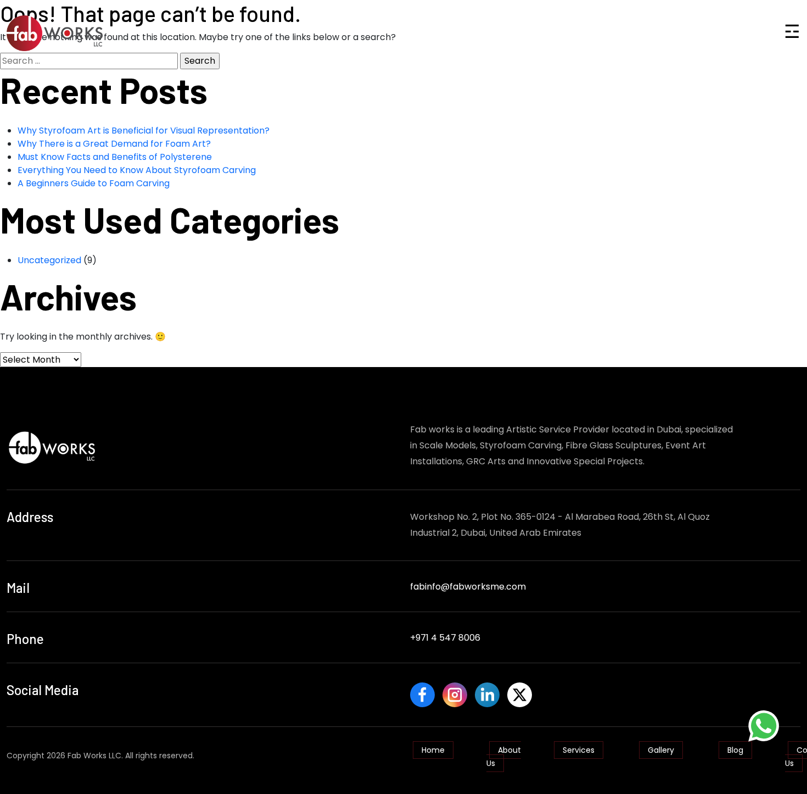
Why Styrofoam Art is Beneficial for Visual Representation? (144, 130)
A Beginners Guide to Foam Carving (94, 183)
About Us (503, 757)
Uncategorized (49, 260)
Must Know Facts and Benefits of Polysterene (115, 157)
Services (579, 750)
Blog (735, 750)
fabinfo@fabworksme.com (468, 586)
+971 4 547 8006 (445, 637)
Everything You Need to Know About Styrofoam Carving (137, 170)
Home (433, 750)
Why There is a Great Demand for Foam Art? (114, 143)
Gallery (661, 750)
